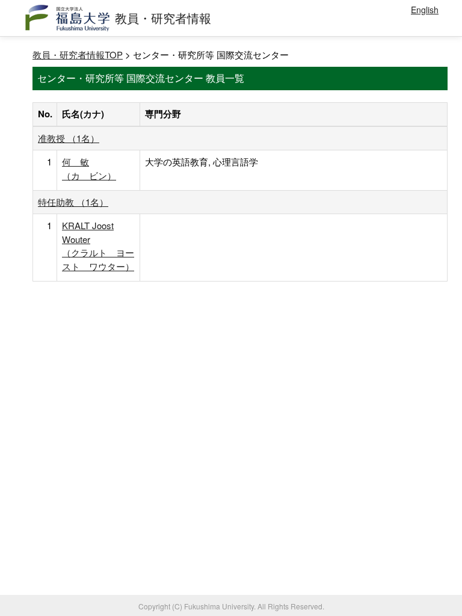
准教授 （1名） (68, 138)
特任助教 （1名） (73, 202)
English (425, 10)
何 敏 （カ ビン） (89, 168)
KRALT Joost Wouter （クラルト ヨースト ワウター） (98, 245)
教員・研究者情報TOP (77, 54)
